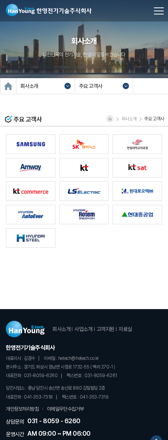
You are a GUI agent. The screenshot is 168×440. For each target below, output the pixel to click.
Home (8, 86)
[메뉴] (155, 10)
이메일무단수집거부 (65, 409)
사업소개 (83, 329)
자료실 (125, 329)
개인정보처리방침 (22, 409)
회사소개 (61, 329)
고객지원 (105, 329)
